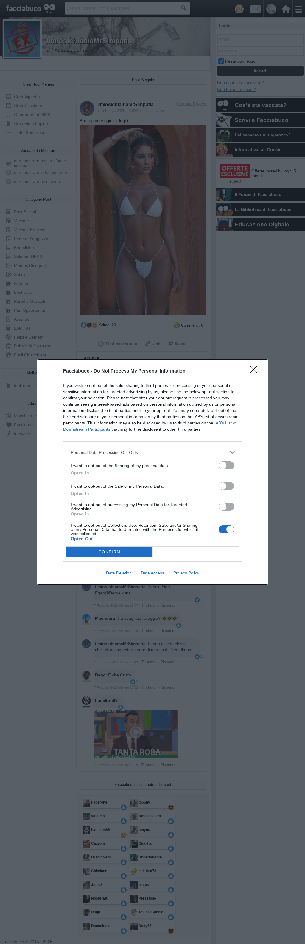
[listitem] (152, 452)
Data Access (152, 573)
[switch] (226, 465)
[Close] (255, 371)
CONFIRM (110, 552)
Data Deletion (119, 573)
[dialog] (152, 472)
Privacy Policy (186, 573)
